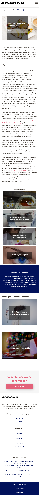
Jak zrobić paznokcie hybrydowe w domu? (19, 237)
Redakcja (19, 419)
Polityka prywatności (19, 485)
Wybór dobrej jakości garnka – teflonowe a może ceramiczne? (19, 462)
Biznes (19, 433)
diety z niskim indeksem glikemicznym (18, 122)
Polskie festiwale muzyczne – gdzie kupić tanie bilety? (19, 467)
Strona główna (4, 10)
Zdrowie (12, 10)
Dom (19, 436)
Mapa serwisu (19, 488)
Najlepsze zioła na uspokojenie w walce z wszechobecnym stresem (19, 200)
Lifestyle (19, 438)
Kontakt (19, 422)
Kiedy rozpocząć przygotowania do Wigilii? (19, 347)
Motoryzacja (19, 441)
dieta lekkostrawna (20, 170)
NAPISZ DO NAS (19, 387)
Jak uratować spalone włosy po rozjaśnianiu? (19, 313)
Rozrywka (19, 444)
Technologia (19, 446)
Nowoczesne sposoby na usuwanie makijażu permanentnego (19, 255)
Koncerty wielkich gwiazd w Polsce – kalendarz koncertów (19, 471)
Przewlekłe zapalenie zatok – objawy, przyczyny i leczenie (19, 218)
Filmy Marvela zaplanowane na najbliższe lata (19, 476)
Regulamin (19, 492)
